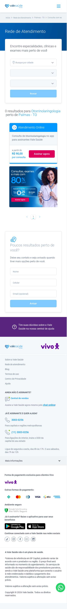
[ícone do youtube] (26, 539)
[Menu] (59, 6)
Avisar (33, 303)
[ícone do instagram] (13, 539)
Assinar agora (42, 153)
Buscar (33, 93)
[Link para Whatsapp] (60, 587)
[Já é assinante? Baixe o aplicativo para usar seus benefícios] (15, 526)
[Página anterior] (27, 216)
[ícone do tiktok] (7, 539)
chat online (49, 404)
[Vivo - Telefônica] (50, 346)
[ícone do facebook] (20, 539)
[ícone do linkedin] (33, 539)
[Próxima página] (39, 216)
